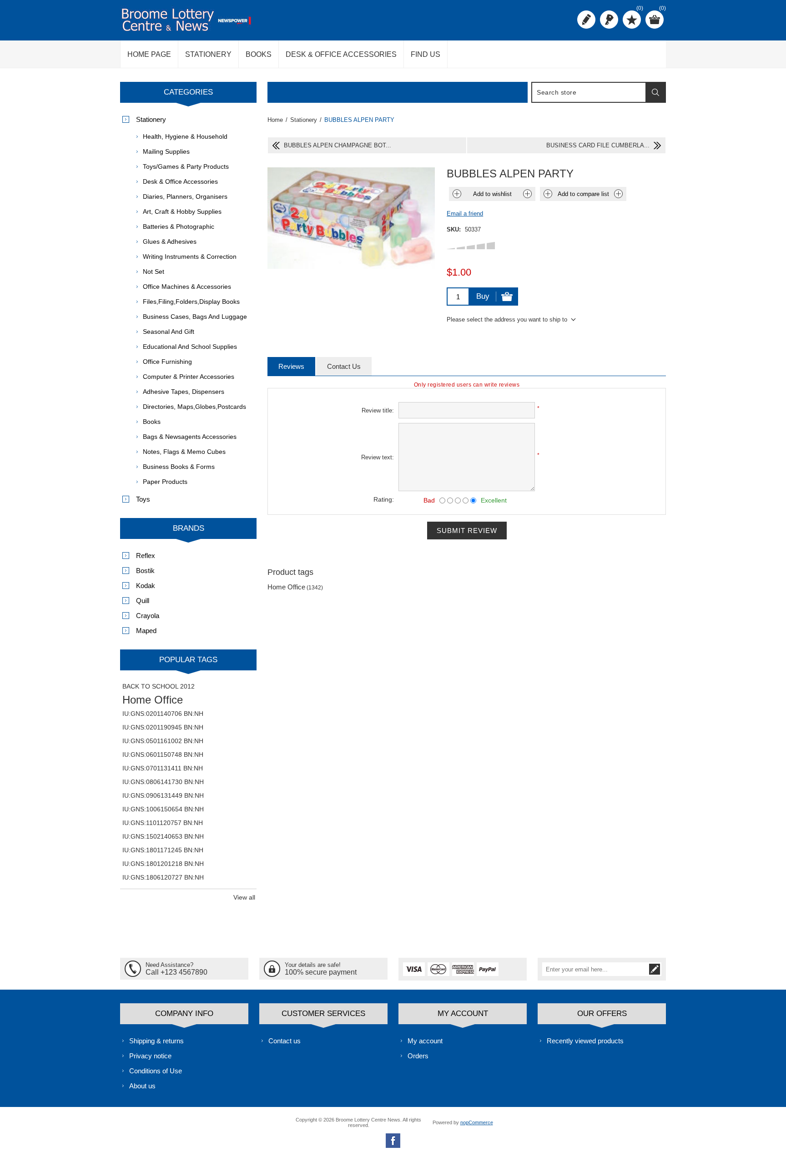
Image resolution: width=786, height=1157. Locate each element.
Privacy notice (150, 1056)
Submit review (467, 530)
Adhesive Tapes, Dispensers (183, 391)
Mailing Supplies (166, 151)
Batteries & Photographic (178, 226)
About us (142, 1086)
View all (244, 897)
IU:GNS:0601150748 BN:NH (162, 754)
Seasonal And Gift (168, 331)
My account (425, 1041)
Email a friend (465, 213)
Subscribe (654, 969)
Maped (146, 630)
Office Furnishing (167, 361)
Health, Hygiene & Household (185, 136)
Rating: (383, 499)
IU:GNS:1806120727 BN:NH (163, 877)
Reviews (291, 366)
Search (655, 92)
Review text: (377, 457)
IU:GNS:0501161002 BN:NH (162, 741)
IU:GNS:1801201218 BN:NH (163, 863)
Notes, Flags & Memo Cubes (184, 451)
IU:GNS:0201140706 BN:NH (162, 713)
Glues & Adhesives (169, 241)
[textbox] (589, 92)
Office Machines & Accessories (187, 286)
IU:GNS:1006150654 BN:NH (163, 809)
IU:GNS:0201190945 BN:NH (162, 727)
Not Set (153, 271)
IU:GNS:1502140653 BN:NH (163, 836)
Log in (609, 19)
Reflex (145, 555)
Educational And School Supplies (190, 346)
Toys (143, 499)
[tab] (291, 366)
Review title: (378, 410)
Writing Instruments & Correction (190, 256)
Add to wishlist (492, 194)
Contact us (284, 1041)
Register (586, 19)
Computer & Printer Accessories (188, 376)
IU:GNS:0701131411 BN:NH (162, 768)
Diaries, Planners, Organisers (185, 196)
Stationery (151, 119)
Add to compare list (583, 194)
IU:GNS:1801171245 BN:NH (162, 850)
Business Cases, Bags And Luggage (195, 316)
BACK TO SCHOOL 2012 (158, 686)
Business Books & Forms (179, 466)
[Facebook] (393, 1140)
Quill (142, 600)
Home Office (286, 587)
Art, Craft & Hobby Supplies (182, 211)
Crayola (147, 615)
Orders (418, 1056)
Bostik (145, 570)
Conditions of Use (155, 1071)
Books (152, 421)
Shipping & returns (156, 1041)
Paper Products (165, 481)
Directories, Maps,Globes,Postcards (194, 406)
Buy (482, 296)
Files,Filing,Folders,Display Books (191, 301)
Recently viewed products (585, 1041)
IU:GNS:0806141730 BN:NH (163, 781)
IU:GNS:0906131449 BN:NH (163, 795)
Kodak (145, 585)
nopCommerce (476, 1122)
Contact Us (344, 366)
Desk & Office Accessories (180, 181)
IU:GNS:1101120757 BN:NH (162, 822)
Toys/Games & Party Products (186, 166)
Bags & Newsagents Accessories (190, 436)
